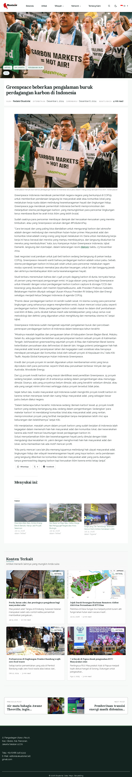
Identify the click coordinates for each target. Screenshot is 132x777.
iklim (6, 73)
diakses (85, 247)
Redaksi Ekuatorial (21, 101)
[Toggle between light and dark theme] (115, 6)
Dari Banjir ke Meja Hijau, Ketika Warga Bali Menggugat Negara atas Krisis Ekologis (64, 525)
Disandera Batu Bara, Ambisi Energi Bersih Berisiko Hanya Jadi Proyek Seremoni (28, 525)
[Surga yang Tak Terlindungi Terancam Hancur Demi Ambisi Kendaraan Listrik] (100, 514)
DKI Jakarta (19, 67)
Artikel (8, 67)
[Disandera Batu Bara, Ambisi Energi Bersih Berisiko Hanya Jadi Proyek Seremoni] (30, 513)
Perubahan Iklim (35, 67)
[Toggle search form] (109, 6)
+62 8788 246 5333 (16, 753)
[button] (124, 6)
